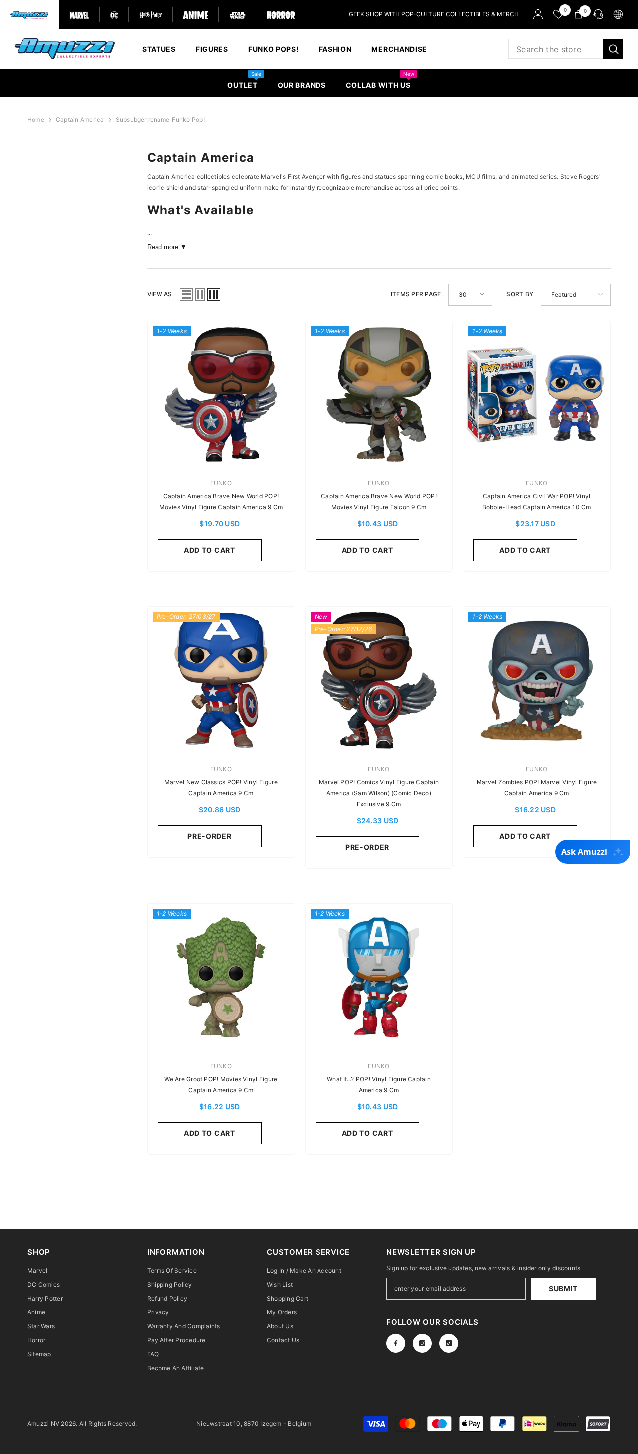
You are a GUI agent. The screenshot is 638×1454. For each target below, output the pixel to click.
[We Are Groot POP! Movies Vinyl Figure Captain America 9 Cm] (221, 977)
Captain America (80, 119)
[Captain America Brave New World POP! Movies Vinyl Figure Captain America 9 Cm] (221, 394)
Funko (221, 483)
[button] (186, 294)
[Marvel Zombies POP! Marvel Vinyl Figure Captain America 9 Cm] (536, 680)
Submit (563, 1288)
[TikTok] (448, 1343)
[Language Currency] (618, 14)
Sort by (519, 294)
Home (35, 119)
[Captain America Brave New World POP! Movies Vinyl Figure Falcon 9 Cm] (379, 394)
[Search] (565, 49)
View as (159, 294)
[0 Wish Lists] (558, 14)
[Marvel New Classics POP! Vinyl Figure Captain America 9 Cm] (221, 680)
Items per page (416, 294)
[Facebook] (395, 1343)
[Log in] (538, 14)
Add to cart (209, 550)
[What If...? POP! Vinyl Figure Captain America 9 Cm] (379, 977)
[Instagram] (422, 1343)
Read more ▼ (167, 247)
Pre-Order (209, 836)
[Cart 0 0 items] (578, 14)
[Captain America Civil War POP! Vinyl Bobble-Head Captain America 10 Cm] (536, 394)
